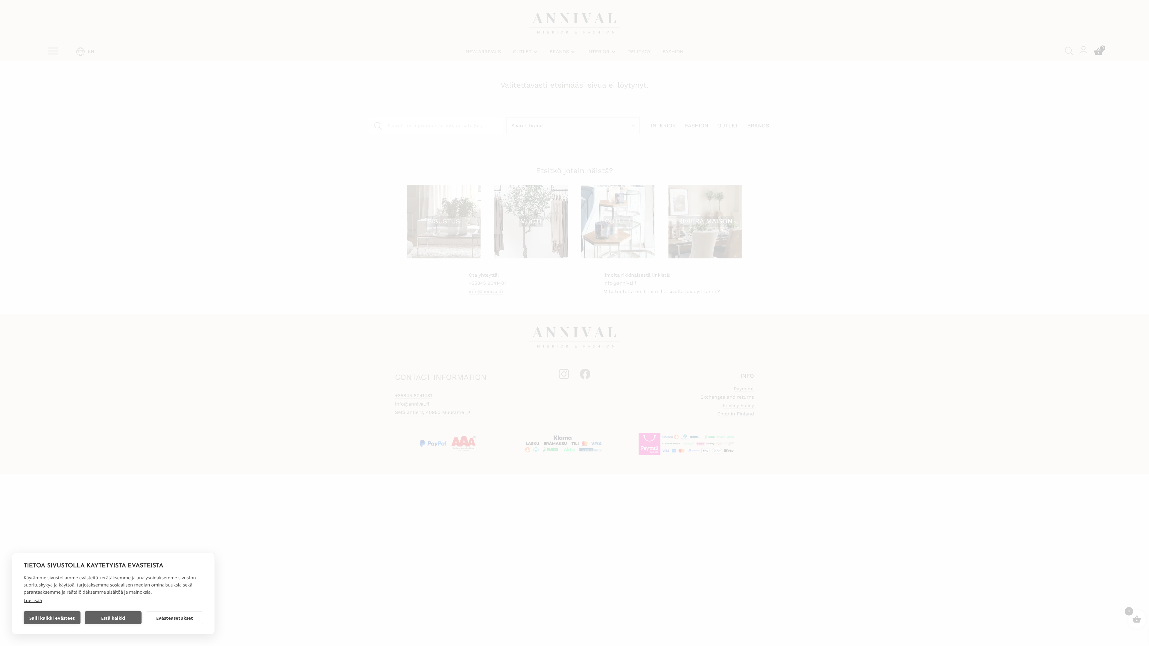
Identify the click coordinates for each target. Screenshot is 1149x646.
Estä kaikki (113, 618)
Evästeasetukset (174, 618)
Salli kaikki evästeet (52, 618)
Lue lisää (33, 601)
